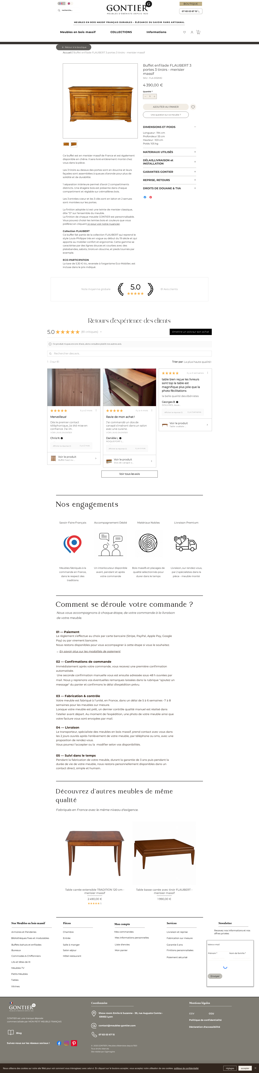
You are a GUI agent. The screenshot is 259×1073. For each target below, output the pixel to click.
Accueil (67, 52)
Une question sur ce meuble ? (166, 115)
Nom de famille (237, 848)
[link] (198, 32)
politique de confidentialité (186, 1068)
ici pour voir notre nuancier (103, 224)
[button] (78, 32)
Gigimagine (109, 947)
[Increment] (154, 96)
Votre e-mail (214, 840)
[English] (69, 3)
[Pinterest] (74, 938)
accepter (245, 1068)
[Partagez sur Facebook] (145, 197)
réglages (230, 1068)
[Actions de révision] (88, 378)
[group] (129, 760)
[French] (61, 3)
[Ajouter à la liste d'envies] (193, 107)
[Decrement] (145, 96)
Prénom (212, 848)
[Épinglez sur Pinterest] (150, 197)
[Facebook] (59, 938)
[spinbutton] (150, 96)
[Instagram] (67, 938)
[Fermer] (255, 1068)
